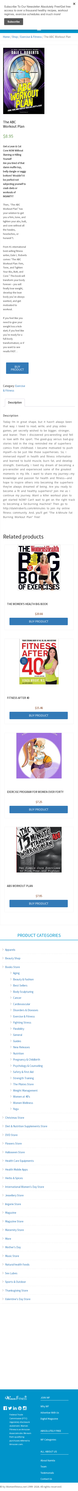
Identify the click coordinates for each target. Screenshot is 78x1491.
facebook (5, 1408)
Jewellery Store (14, 1195)
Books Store (12, 967)
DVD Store (11, 1135)
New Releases (21, 1047)
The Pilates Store (23, 1084)
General (17, 1035)
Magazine (10, 1212)
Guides (17, 1041)
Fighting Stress (22, 1022)
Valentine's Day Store (17, 1299)
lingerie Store (13, 1204)
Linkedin (15, 1408)
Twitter (10, 1408)
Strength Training (23, 1078)
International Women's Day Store (24, 1187)
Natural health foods (17, 1264)
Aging (16, 973)
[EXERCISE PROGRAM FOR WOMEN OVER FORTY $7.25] (39, 755)
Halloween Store (15, 1152)
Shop (15, 37)
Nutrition (18, 1053)
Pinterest (20, 1408)
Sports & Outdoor (15, 1282)
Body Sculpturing (23, 991)
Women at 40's (21, 1096)
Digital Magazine (49, 1418)
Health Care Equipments (19, 1161)
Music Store (12, 1256)
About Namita (48, 1460)
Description (15, 402)
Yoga (16, 1109)
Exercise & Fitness (31, 37)
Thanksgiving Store (16, 1290)
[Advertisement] (39, 1350)
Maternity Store (14, 1230)
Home (6, 37)
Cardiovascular (21, 1004)
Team (44, 1466)
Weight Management (25, 1090)
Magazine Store (14, 1221)
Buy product (17, 368)
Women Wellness (23, 1103)
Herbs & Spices (14, 1178)
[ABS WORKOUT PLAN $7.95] (39, 849)
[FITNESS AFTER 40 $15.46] (39, 661)
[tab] (15, 403)
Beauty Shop (12, 958)
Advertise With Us (50, 1412)
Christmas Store (14, 1117)
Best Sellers (20, 985)
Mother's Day (13, 1247)
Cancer (17, 998)
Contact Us (46, 1479)
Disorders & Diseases (25, 1010)
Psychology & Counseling (28, 1066)
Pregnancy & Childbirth (26, 1059)
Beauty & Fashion (23, 979)
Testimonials (47, 1472)
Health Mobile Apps (16, 1169)
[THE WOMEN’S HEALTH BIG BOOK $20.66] (39, 567)
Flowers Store (13, 1143)
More (8, 1238)
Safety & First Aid (23, 1072)
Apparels (10, 950)
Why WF (45, 1406)
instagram (25, 1408)
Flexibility (18, 1029)
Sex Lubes (11, 1273)
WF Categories (48, 1439)
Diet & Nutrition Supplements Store (26, 1126)
